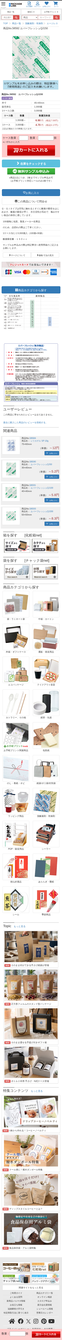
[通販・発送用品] (46, 637)
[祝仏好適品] (16, 866)
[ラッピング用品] (16, 801)
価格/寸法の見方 (46, 255)
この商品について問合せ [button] (32, 201)
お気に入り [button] (32, 192)
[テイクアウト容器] (46, 669)
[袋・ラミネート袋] (16, 604)
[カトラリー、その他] (16, 702)
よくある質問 (16, 1297)
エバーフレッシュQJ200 (42, 511)
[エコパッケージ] (16, 669)
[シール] (16, 899)
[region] (31, 23)
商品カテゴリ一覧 (44, 1293)
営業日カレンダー (44, 1313)
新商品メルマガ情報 (16, 1301)
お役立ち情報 (16, 1305)
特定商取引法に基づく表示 (16, 1313)
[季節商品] (46, 899)
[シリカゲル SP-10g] (11, 445)
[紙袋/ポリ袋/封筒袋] (46, 768)
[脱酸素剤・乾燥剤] (46, 801)
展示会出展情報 (44, 1305)
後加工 (30, 12)
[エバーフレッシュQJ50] (11, 469)
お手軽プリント (50, 12)
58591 (33, 485)
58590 (33, 461)
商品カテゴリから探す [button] (32, 290)
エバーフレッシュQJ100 (42, 488)
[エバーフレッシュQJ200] (11, 516)
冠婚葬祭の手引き (16, 1309)
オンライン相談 (44, 1297)
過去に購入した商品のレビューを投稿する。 (25, 422)
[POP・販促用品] (16, 834)
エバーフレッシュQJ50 (41, 464)
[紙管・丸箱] (46, 702)
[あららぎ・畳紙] (46, 866)
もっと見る (20, 926)
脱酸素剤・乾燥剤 (34, 23)
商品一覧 (10, 12)
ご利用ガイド (16, 1293)
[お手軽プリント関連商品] (16, 735)
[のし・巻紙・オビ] (16, 768)
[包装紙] (46, 735)
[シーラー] (46, 834)
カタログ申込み (44, 1301)
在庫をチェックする (33, 163)
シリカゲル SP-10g (39, 441)
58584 (33, 438)
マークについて (18, 255)
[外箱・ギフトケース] (16, 637)
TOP (5, 23)
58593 (33, 508)
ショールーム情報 (44, 1309)
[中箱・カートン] (46, 604)
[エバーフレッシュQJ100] (11, 492)
